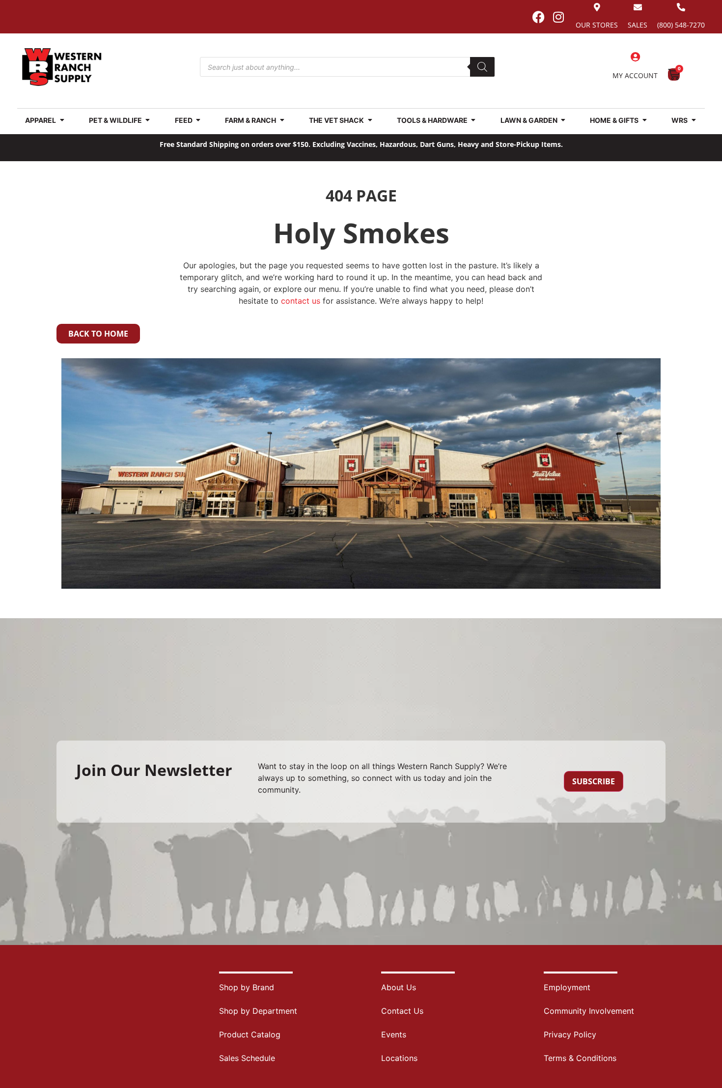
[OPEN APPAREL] (61, 120)
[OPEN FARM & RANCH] (281, 120)
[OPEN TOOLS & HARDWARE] (473, 120)
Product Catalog (249, 1034)
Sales (637, 24)
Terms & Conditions (580, 1058)
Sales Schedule (247, 1058)
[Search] (482, 67)
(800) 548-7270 (681, 24)
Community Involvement (589, 1011)
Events (393, 1034)
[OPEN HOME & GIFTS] (644, 120)
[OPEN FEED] (198, 120)
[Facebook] (538, 16)
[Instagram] (558, 16)
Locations (399, 1058)
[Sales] (638, 7)
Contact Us (402, 1011)
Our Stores (597, 24)
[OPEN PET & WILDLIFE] (147, 120)
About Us (398, 987)
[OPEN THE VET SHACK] (369, 120)
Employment (567, 987)
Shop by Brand (246, 987)
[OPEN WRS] (693, 120)
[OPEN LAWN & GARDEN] (563, 120)
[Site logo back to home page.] (62, 67)
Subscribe (593, 781)
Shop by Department (258, 1011)
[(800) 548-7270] (681, 7)
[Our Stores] (597, 7)
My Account (635, 75)
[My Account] (635, 57)
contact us (300, 301)
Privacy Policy (570, 1034)
